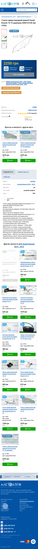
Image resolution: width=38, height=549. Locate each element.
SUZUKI (32, 181)
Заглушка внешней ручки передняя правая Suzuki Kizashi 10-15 (9, 336)
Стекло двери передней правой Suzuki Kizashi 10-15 (27, 409)
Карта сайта (4, 510)
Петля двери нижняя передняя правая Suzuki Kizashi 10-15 (28, 374)
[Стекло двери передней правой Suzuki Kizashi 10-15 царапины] (28, 135)
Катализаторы (24, 505)
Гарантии (4, 501)
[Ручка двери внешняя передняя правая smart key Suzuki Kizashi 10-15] (10, 400)
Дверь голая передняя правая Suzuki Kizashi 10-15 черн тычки (27, 336)
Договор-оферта (6, 537)
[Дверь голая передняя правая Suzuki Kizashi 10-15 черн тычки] (28, 327)
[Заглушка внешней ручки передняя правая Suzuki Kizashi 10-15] (10, 327)
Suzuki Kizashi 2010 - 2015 (26, 184)
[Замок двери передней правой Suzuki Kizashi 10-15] (10, 364)
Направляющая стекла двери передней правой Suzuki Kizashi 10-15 (27, 264)
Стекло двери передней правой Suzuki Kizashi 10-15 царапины (9, 448)
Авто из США (23, 499)
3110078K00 (27, 476)
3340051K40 (7, 476)
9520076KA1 (17, 476)
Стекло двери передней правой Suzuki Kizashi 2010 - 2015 (19, 83)
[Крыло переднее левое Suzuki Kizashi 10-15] (10, 254)
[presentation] (9, 43)
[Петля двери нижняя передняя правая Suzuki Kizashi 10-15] (28, 364)
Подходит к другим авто (11, 92)
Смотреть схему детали (11, 88)
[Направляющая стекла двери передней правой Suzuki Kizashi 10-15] (28, 254)
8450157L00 (32, 110)
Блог (21, 510)
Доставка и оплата (6, 499)
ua (36, 4)
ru (33, 4)
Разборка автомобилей (27, 501)
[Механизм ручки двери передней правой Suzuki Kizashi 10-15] (10, 290)
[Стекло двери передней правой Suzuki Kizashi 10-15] (10, 135)
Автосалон (23, 503)
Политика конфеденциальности (10, 535)
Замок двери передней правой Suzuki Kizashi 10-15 (9, 374)
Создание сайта (5, 546)
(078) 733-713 (8, 529)
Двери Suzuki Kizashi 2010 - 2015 (16, 81)
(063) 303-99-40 (9, 525)
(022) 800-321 (10, 532)
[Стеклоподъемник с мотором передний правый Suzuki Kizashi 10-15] (28, 290)
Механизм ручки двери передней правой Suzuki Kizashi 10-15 (10, 299)
